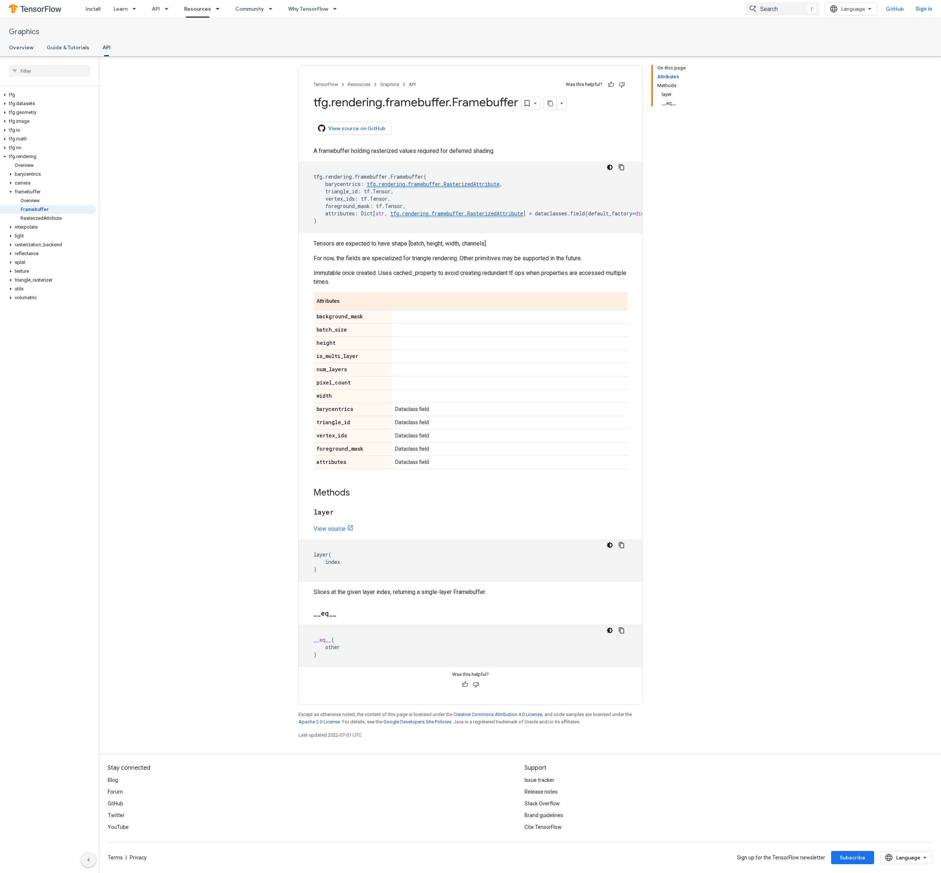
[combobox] (782, 8)
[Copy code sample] (621, 167)
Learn (121, 9)
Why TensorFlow (308, 9)
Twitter (116, 815)
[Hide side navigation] (88, 859)
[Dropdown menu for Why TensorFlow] (337, 9)
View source (330, 528)
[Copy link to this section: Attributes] (347, 301)
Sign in (924, 9)
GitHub (895, 9)
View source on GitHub (357, 128)
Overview (21, 47)
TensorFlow (326, 84)
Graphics (24, 31)
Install (93, 9)
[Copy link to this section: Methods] (357, 493)
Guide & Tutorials (68, 47)
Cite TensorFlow (543, 827)
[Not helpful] (621, 84)
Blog (113, 780)
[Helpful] (610, 84)
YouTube (118, 827)
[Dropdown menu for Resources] (220, 9)
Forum (115, 792)
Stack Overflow (542, 803)
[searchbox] (49, 71)
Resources (197, 9)
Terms (115, 858)
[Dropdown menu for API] (169, 9)
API (156, 9)
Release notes (541, 792)
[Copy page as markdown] (550, 103)
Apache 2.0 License (319, 721)
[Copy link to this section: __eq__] (343, 613)
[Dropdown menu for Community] (273, 9)
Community (249, 9)
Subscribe (852, 857)
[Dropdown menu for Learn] (136, 9)
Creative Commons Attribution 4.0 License (498, 714)
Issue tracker (539, 780)
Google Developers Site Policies (417, 721)
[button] (48, 94)
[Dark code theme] (610, 167)
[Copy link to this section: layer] (341, 512)
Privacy (138, 858)
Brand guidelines (544, 815)
